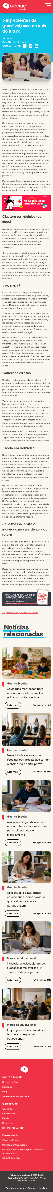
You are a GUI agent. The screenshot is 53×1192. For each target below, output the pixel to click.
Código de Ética (11, 1157)
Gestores (7, 1108)
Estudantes (8, 1113)
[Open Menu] (48, 5)
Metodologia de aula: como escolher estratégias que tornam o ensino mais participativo (28, 760)
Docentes (7, 1123)
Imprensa (7, 1086)
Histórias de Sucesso (13, 1127)
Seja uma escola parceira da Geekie (20, 612)
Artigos (7, 38)
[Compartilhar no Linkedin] (36, 46)
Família (6, 1118)
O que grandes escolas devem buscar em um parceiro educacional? (27, 1034)
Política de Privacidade (14, 1144)
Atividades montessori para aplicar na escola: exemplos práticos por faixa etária (25, 693)
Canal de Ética (10, 1140)
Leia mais (12, 705)
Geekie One (10, 1104)
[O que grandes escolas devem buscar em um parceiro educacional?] (26, 1004)
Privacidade (10, 1135)
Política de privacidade (19, 1175)
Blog (4, 1091)
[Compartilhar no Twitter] (30, 46)
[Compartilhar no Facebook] (24, 46)
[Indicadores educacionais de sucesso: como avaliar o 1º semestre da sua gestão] (26, 937)
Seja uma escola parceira (15, 1096)
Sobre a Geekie (12, 1077)
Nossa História (10, 1082)
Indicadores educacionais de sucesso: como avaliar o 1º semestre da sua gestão (26, 968)
